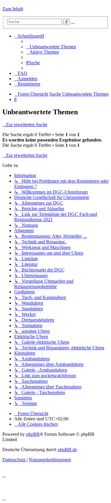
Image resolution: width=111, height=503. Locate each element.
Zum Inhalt (12, 8)
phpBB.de (67, 449)
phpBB (33, 434)
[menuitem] (51, 46)
